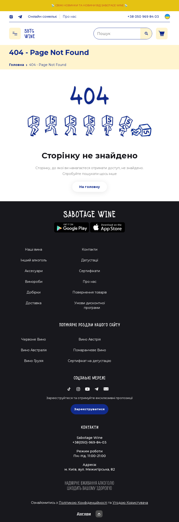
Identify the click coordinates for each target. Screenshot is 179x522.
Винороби (33, 282)
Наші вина (33, 249)
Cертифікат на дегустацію (89, 361)
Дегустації (89, 260)
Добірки (34, 292)
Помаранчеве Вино (89, 350)
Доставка (33, 303)
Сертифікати (89, 271)
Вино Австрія (90, 339)
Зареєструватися (89, 409)
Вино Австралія (34, 350)
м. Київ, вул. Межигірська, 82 (89, 469)
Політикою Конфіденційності (83, 503)
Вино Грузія (33, 361)
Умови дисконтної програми (89, 305)
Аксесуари (34, 271)
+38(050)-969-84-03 (89, 442)
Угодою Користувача (130, 503)
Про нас (69, 16)
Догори (84, 514)
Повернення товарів (89, 292)
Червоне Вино (33, 339)
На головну (89, 187)
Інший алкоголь (34, 260)
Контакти (89, 249)
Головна (16, 65)
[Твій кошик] (162, 33)
